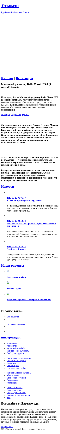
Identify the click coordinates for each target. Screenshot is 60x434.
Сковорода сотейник (16, 378)
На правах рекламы (16, 324)
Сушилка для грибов (17, 368)
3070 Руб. (5, 114)
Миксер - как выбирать (18, 351)
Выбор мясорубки (15, 353)
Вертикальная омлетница (19, 358)
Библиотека (16, 12)
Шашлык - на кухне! (16, 360)
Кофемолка (12, 346)
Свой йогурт (13, 365)
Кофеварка (12, 343)
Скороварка (12, 380)
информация (11, 337)
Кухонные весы (14, 363)
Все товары (24, 78)
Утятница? (12, 383)
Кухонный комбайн (16, 348)
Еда (3, 12)
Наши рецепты (12, 265)
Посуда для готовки (16, 392)
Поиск (26, 12)
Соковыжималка (14, 387)
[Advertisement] (30, 43)
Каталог (7, 78)
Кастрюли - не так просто (19, 395)
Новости (7, 186)
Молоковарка (13, 375)
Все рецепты (13, 317)
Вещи (8, 12)
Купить (25, 114)
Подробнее (16, 114)
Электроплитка (14, 390)
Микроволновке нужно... (19, 373)
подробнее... (7, 426)
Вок (8, 397)
